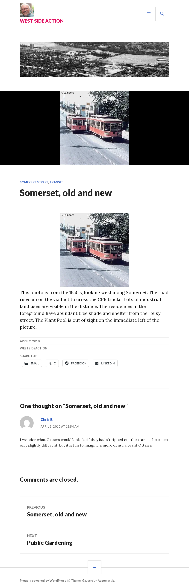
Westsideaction (33, 348)
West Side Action (42, 21)
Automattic (106, 580)
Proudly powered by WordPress (43, 580)
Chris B (47, 419)
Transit (56, 182)
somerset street (34, 182)
